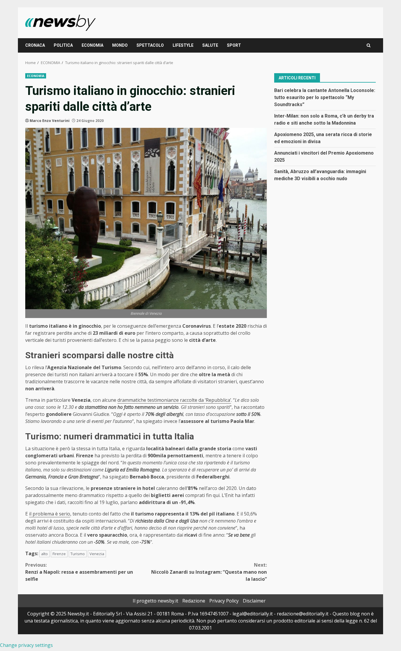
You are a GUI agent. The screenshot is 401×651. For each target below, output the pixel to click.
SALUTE (210, 45)
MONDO (120, 45)
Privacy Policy (224, 601)
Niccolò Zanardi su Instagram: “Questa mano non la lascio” (209, 572)
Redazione (193, 601)
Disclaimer (254, 601)
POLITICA (63, 45)
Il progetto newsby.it (155, 601)
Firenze (59, 553)
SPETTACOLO (150, 45)
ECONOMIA (92, 45)
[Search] (368, 45)
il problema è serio (49, 514)
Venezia (97, 553)
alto (44, 553)
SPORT (234, 45)
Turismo (77, 553)
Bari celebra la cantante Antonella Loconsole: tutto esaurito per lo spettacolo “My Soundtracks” (324, 97)
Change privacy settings (26, 645)
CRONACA (35, 45)
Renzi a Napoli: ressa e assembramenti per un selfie (79, 572)
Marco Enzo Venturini (50, 120)
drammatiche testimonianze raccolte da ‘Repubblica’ (174, 400)
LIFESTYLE (183, 45)
